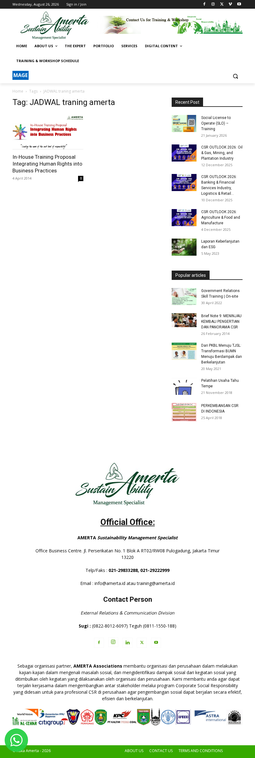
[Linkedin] (127, 643)
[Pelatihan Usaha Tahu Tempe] (184, 386)
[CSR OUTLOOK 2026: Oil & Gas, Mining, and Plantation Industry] (184, 153)
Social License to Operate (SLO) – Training (216, 123)
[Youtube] (239, 4)
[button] (235, 76)
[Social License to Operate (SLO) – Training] (184, 123)
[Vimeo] (230, 4)
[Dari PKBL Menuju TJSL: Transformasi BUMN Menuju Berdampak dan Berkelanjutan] (184, 351)
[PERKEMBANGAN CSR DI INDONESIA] (184, 412)
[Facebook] (204, 4)
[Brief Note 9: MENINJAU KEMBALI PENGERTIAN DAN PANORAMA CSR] (184, 320)
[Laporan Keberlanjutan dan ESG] (184, 247)
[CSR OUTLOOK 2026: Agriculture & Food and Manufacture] (184, 217)
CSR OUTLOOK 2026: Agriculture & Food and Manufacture (220, 217)
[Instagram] (213, 4)
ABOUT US (134, 750)
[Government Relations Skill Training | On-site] (184, 296)
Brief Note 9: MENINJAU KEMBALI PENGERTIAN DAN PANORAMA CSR (221, 321)
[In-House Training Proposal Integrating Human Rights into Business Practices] (47, 131)
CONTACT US (161, 750)
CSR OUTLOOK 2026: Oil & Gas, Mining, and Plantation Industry (222, 153)
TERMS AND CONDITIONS (200, 750)
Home (17, 91)
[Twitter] (221, 4)
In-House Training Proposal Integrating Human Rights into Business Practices (47, 164)
